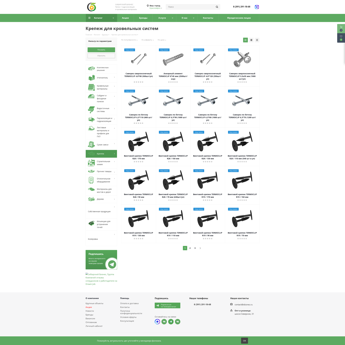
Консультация (127, 320)
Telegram (171, 321)
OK (244, 340)
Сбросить (101, 55)
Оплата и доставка (129, 303)
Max (157, 321)
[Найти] (217, 7)
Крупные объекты (94, 303)
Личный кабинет (94, 326)
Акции (89, 307)
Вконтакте (164, 321)
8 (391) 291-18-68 (241, 6)
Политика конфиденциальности (131, 312)
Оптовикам (91, 322)
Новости (90, 311)
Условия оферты (128, 317)
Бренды (89, 314)
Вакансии (90, 318)
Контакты (125, 307)
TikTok (177, 321)
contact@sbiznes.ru (244, 304)
